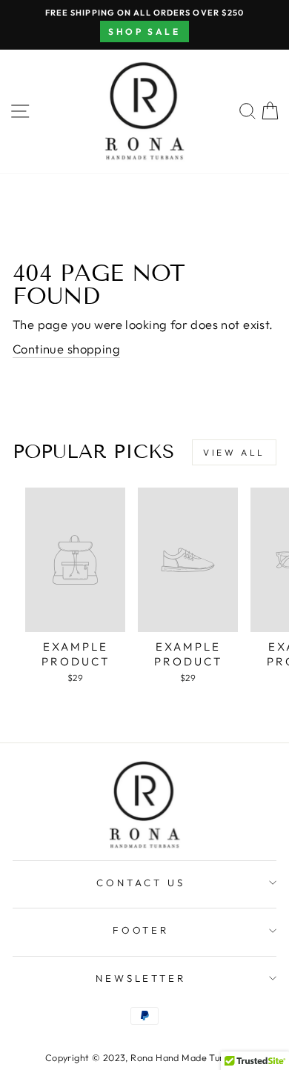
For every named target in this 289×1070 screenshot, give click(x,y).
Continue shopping (66, 348)
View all (234, 452)
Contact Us (140, 882)
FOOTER (141, 930)
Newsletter (141, 978)
